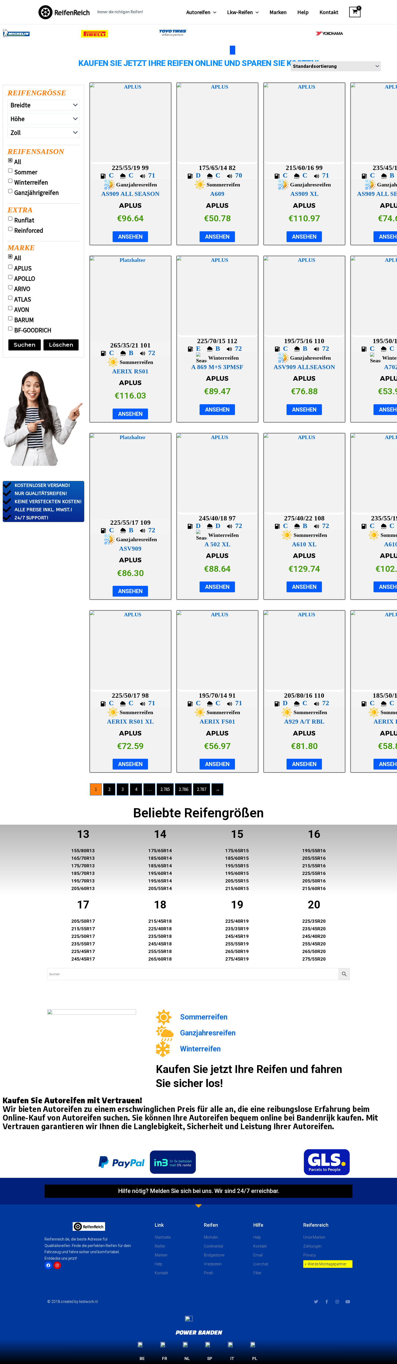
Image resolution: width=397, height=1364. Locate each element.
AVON (21, 309)
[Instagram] (57, 1265)
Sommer (25, 172)
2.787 (201, 789)
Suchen (24, 344)
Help (303, 12)
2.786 (183, 789)
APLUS (23, 268)
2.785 (165, 789)
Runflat (24, 220)
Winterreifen (31, 182)
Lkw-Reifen (240, 12)
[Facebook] (48, 1265)
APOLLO (24, 278)
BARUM (24, 320)
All (17, 162)
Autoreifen (198, 12)
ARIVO (22, 289)
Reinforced (28, 230)
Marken (278, 12)
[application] (213, 12)
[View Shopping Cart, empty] (355, 12)
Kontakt (328, 12)
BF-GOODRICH (32, 330)
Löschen (61, 344)
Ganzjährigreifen (36, 192)
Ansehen (130, 236)
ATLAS (22, 299)
